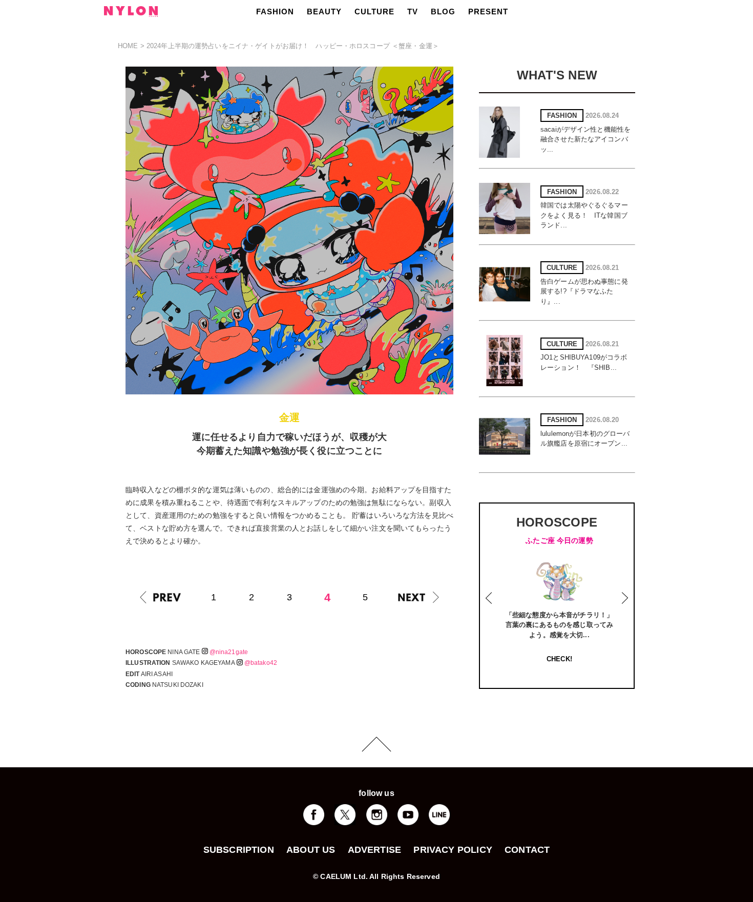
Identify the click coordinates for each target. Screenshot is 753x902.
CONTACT (527, 850)
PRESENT (488, 11)
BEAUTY (324, 11)
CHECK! (559, 659)
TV (412, 11)
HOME (128, 46)
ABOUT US (310, 850)
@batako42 (260, 662)
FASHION (275, 11)
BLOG (443, 11)
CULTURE (374, 11)
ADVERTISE (375, 850)
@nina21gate (229, 652)
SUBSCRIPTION (238, 850)
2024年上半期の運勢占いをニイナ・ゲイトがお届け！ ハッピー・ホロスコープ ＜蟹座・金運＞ (293, 46)
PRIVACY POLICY (452, 850)
